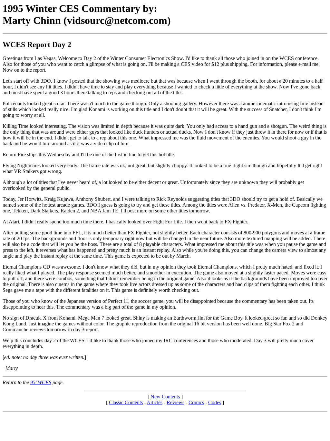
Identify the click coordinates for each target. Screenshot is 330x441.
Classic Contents (126, 402)
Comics (196, 402)
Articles (154, 402)
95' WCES (40, 382)
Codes (214, 402)
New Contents (165, 396)
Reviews (175, 402)
